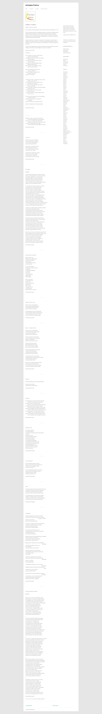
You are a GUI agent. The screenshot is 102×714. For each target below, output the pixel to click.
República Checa (65, 130)
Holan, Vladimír (29, 705)
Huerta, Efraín (56, 705)
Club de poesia (65, 59)
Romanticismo (65, 133)
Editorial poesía (65, 30)
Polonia (64, 125)
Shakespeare (65, 42)
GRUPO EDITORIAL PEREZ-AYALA (68, 25)
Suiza (64, 139)
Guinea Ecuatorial (66, 108)
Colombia (64, 91)
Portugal (64, 126)
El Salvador (65, 97)
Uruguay (64, 142)
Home (26, 8)
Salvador (64, 137)
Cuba (64, 93)
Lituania (64, 116)
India (64, 111)
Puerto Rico (65, 128)
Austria (64, 79)
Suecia (64, 138)
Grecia (64, 106)
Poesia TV (64, 64)
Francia (64, 103)
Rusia (64, 135)
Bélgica (64, 80)
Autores (37, 8)
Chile (64, 88)
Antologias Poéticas (32, 5)
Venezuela (64, 143)
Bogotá (64, 82)
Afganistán (65, 71)
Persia (64, 123)
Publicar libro (65, 65)
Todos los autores (44, 8)
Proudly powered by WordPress (30, 709)
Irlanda (64, 114)
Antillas (64, 74)
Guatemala (65, 107)
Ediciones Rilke (65, 51)
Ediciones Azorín (65, 50)
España (64, 98)
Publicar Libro (71, 30)
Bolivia (64, 83)
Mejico (64, 117)
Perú (64, 124)
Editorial (64, 60)
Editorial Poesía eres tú (66, 27)
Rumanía (64, 134)
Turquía (64, 140)
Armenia (64, 78)
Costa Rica (64, 92)
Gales (64, 105)
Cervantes (73, 41)
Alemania (34, 698)
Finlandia (64, 102)
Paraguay (64, 121)
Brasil (64, 84)
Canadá (64, 87)
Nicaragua (64, 119)
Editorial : (72, 27)
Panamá (64, 120)
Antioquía (64, 75)
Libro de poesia (65, 62)
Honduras (64, 110)
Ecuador (64, 94)
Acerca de (31, 8)
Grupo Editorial (72, 29)
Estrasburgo (65, 101)
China (64, 89)
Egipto (64, 96)
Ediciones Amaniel (66, 28)
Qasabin (64, 129)
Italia (64, 115)
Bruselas (64, 85)
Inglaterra (64, 112)
